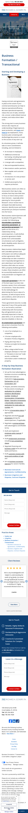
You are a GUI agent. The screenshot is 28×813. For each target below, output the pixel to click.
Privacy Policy (14, 744)
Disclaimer (14, 741)
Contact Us (14, 14)
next (26, 582)
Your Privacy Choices (12, 762)
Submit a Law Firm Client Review (14, 611)
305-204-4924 (9, 712)
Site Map (14, 746)
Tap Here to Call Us (14, 4)
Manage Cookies (18, 764)
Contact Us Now (14, 525)
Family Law (8, 536)
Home (4, 14)
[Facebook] (10, 721)
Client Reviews (14, 561)
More (23, 14)
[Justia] (17, 721)
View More (14, 604)
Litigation (8, 538)
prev (1, 582)
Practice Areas (8, 532)
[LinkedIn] (14, 721)
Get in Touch (14, 490)
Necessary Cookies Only (9, 808)
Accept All (9, 804)
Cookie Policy (7, 764)
